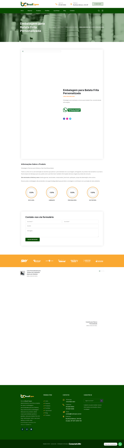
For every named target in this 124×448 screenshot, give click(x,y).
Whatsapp (69, 399)
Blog (65, 10)
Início (22, 10)
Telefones (68, 404)
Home (54, 27)
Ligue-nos (60, 3)
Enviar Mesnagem (32, 239)
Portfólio (47, 10)
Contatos (72, 10)
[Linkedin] (70, 119)
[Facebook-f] (64, 119)
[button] (97, 4)
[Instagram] (67, 119)
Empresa (30, 10)
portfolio (61, 27)
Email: (67, 412)
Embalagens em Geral (71, 27)
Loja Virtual (56, 10)
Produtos (38, 10)
